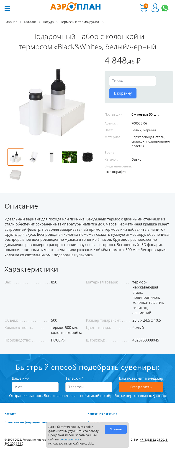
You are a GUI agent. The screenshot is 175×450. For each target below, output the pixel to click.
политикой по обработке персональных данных (122, 395)
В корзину (123, 93)
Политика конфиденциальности (28, 422)
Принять (116, 429)
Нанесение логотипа (102, 414)
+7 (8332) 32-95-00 (152, 440)
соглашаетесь (70, 439)
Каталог (10, 414)
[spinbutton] (132, 81)
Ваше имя (20, 378)
